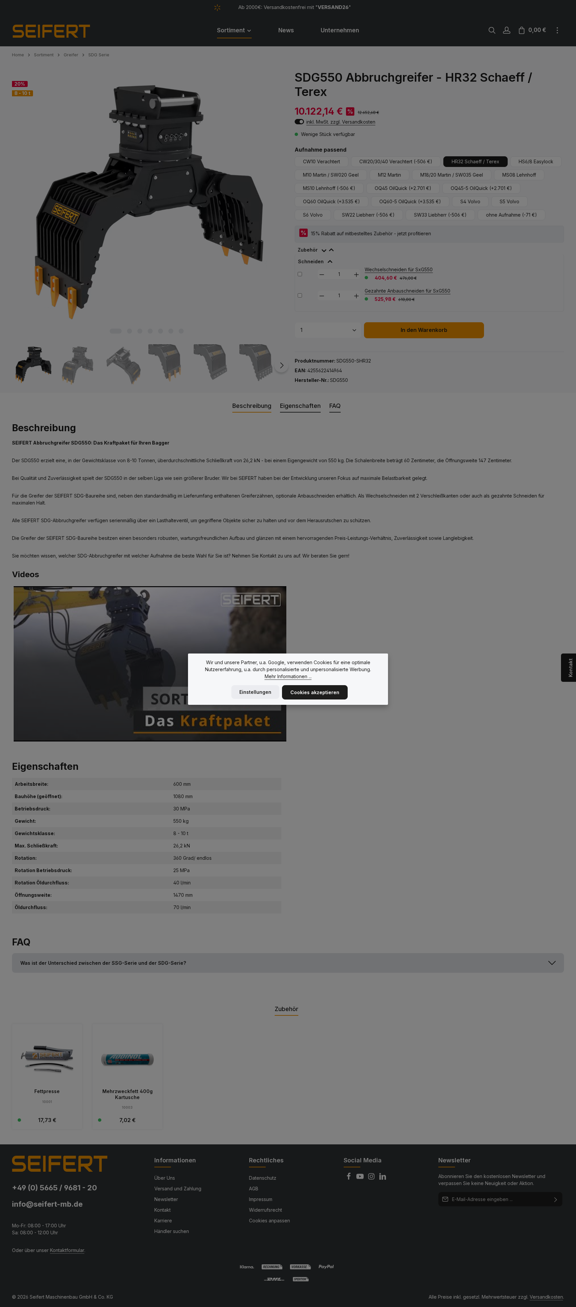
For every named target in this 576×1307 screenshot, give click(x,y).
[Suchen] (492, 30)
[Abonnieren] (555, 1199)
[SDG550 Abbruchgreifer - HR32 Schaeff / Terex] (146, 204)
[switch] (299, 121)
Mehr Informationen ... (288, 676)
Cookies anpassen (269, 1220)
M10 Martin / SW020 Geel (331, 175)
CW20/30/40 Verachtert (395, 161)
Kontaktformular (67, 1250)
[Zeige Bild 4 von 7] (150, 331)
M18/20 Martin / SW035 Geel (451, 175)
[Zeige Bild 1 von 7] (116, 331)
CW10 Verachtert (321, 161)
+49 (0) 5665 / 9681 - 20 (54, 1187)
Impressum (260, 1199)
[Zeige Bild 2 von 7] (129, 331)
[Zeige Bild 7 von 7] (181, 331)
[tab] (319, 248)
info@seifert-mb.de (47, 1204)
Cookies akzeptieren (314, 692)
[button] (288, 963)
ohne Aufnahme (511, 215)
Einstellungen (255, 692)
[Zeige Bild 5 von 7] (160, 331)
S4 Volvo (470, 201)
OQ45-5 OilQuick (481, 188)
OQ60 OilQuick (331, 201)
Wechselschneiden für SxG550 (399, 269)
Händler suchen (171, 1231)
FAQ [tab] (335, 405)
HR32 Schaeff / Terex (475, 161)
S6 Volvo (313, 215)
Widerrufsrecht (265, 1210)
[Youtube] (360, 1178)
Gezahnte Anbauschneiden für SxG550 (407, 291)
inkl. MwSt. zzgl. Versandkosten (340, 122)
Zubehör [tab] (286, 1008)
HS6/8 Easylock (536, 161)
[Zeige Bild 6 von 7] (170, 331)
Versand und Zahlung (177, 1188)
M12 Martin (389, 175)
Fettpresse (47, 1091)
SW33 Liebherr (440, 215)
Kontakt (162, 1210)
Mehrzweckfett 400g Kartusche (127, 1094)
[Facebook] (349, 1178)
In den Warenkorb (424, 330)
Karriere (163, 1220)
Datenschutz (262, 1178)
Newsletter (166, 1199)
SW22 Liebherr (368, 215)
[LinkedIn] (382, 1178)
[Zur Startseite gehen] (60, 30)
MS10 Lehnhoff (329, 188)
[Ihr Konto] (506, 30)
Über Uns (164, 1178)
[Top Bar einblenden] (557, 30)
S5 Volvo (509, 201)
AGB (253, 1188)
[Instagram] (372, 1178)
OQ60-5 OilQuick (410, 201)
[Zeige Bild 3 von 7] (139, 331)
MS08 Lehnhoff (519, 175)
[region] (146, 228)
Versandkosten (546, 1297)
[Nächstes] (281, 365)
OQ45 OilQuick (403, 188)
